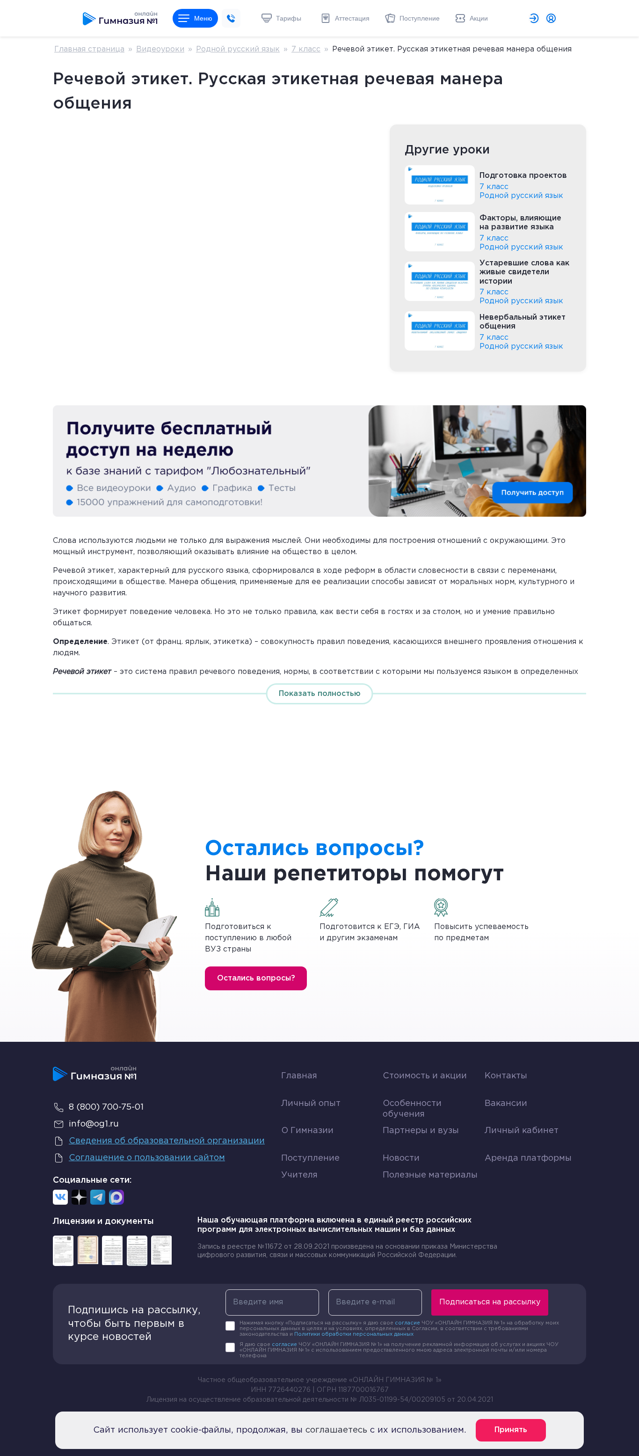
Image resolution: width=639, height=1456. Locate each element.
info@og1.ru (94, 1124)
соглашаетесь (336, 1430)
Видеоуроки (160, 49)
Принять (510, 1430)
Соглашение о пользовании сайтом (147, 1158)
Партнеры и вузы (421, 1130)
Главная (299, 1076)
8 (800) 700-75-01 (106, 1107)
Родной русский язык (238, 49)
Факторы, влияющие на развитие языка (520, 223)
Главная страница (89, 49)
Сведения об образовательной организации (167, 1141)
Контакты (506, 1076)
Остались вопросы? (256, 978)
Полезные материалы (430, 1175)
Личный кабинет (522, 1130)
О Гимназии (307, 1130)
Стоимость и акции (425, 1076)
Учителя (299, 1175)
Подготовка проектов (523, 175)
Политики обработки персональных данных (354, 1334)
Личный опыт (311, 1103)
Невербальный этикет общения (522, 322)
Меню (203, 18)
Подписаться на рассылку (489, 1302)
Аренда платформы (528, 1156)
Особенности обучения (412, 1109)
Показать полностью (320, 693)
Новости (401, 1158)
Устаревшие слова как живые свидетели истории (524, 272)
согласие (407, 1323)
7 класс (305, 49)
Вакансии (506, 1103)
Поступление (310, 1158)
